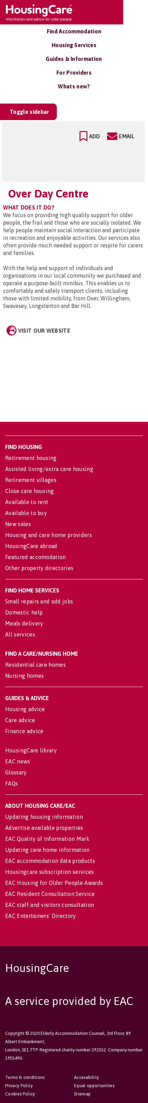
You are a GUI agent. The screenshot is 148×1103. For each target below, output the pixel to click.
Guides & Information (74, 59)
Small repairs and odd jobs (39, 601)
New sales (18, 524)
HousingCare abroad (31, 546)
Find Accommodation (74, 31)
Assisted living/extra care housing (49, 469)
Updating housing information (44, 817)
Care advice (20, 720)
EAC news (17, 761)
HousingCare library (31, 750)
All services (20, 634)
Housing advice (25, 709)
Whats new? (74, 86)
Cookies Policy (20, 1093)
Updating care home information (47, 850)
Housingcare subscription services (49, 872)
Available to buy (26, 513)
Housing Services (74, 45)
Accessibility (86, 1077)
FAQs (11, 783)
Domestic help (24, 612)
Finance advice (24, 731)
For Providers (74, 72)
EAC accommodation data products (50, 861)
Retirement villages (30, 480)
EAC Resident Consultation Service (50, 894)
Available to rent (26, 502)
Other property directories (39, 568)
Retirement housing (31, 458)
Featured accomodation (35, 557)
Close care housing (29, 491)
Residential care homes (35, 665)
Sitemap (82, 1093)
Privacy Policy (19, 1085)
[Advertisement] (85, 373)
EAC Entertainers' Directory (40, 916)
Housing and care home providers (48, 535)
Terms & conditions (25, 1077)
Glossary (16, 772)
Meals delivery (24, 623)
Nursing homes (24, 676)
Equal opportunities (94, 1085)
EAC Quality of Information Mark (47, 839)
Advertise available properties (44, 828)
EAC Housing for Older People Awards (54, 883)
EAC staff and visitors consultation (49, 905)
